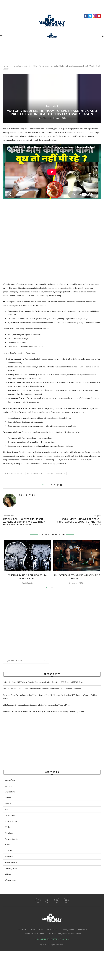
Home (5, 66)
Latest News (10, 815)
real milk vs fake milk (56, 474)
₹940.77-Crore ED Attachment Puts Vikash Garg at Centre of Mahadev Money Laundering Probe (43, 711)
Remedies (9, 856)
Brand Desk (10, 780)
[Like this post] (47, 484)
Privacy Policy (68, 929)
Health (8, 803)
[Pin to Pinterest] (57, 484)
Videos (8, 874)
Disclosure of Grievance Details (52, 938)
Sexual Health (11, 862)
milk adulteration (34, 474)
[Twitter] (47, 900)
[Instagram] (56, 900)
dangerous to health (13, 474)
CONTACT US (37, 929)
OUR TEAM (52, 929)
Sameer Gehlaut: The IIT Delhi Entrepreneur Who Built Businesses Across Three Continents (42, 688)
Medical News (11, 821)
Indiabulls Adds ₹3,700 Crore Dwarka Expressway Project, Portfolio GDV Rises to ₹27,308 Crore (43, 682)
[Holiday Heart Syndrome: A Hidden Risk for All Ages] (76, 555)
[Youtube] (66, 900)
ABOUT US (22, 929)
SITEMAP (82, 929)
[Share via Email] (61, 484)
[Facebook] (38, 900)
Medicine (8, 827)
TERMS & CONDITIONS (33, 933)
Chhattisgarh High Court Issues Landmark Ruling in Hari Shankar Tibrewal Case (36, 705)
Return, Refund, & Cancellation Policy (65, 933)
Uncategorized (20, 66)
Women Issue (10, 880)
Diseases (8, 785)
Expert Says (10, 791)
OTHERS (8, 850)
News (7, 844)
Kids (7, 809)
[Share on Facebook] (51, 484)
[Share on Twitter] (55, 484)
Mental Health (11, 839)
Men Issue (9, 833)
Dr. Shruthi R (45, 118)
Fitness (8, 797)
